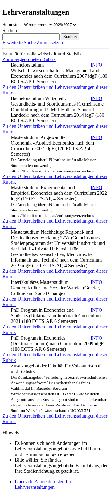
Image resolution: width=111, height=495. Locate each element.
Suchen (70, 36)
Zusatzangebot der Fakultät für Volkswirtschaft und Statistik (59, 388)
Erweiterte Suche (19, 42)
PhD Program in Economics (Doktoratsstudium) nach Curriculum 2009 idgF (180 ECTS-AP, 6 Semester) (57, 343)
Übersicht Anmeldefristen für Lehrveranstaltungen (43, 484)
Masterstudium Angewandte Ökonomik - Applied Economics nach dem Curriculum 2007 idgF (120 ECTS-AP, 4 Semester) (56, 154)
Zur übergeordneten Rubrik (29, 59)
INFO (96, 64)
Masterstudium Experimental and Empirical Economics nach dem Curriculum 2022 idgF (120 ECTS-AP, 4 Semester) (59, 201)
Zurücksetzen (50, 42)
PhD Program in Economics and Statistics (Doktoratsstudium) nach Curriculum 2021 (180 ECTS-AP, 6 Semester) (56, 315)
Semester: (11, 24)
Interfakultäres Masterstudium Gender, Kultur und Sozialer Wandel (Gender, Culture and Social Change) (56, 288)
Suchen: (10, 30)
